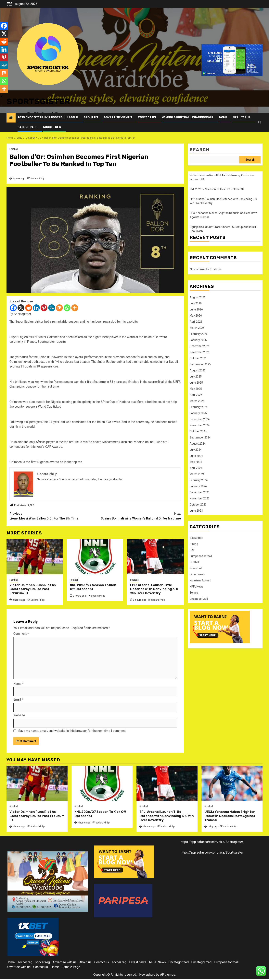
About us (91, 117)
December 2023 (200, 492)
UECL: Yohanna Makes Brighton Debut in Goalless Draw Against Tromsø (229, 816)
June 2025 (196, 382)
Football (13, 149)
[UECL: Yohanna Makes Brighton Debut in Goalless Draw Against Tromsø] (232, 783)
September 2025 (200, 364)
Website (19, 715)
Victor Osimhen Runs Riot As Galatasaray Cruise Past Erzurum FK (32, 589)
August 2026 (198, 297)
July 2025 (196, 376)
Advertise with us (118, 117)
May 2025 (196, 388)
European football (201, 556)
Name (18, 684)
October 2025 (198, 358)
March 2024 (197, 474)
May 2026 (196, 315)
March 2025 (197, 400)
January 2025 (198, 413)
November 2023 (200, 498)
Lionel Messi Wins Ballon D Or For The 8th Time (43, 516)
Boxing (194, 543)
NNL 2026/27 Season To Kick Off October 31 (93, 587)
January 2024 (198, 486)
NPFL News (196, 586)
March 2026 (197, 327)
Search (199, 149)
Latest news (197, 574)
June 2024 (196, 455)
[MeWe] (51, 307)
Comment (21, 633)
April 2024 (196, 468)
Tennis (194, 592)
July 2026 (196, 303)
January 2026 (198, 340)
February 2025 (199, 407)
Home (223, 117)
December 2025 (200, 346)
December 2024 (200, 419)
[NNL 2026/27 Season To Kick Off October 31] (95, 556)
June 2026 (196, 309)
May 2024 (196, 461)
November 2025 (200, 352)
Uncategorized (199, 598)
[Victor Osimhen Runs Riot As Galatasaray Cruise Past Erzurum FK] (34, 556)
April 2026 (196, 321)
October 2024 (198, 431)
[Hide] (1, 96)
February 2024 (199, 480)
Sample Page (27, 127)
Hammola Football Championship (187, 117)
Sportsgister (38, 101)
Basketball (196, 537)
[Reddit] (28, 307)
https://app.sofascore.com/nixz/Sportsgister (212, 842)
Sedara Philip (37, 178)
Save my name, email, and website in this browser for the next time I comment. (72, 731)
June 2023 (196, 510)
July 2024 (196, 449)
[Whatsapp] (67, 307)
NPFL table (241, 117)
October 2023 (198, 504)
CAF (192, 550)
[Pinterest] (44, 307)
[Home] (11, 118)
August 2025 (198, 370)
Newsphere (147, 974)
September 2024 (200, 437)
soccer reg (52, 127)
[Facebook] (13, 307)
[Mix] (59, 307)
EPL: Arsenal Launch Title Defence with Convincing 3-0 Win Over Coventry (154, 589)
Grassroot (196, 568)
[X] (21, 307)
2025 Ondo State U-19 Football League (48, 117)
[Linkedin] (36, 307)
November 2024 (200, 425)
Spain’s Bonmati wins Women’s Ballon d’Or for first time (141, 516)
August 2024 (198, 443)
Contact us (147, 117)
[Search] (259, 122)
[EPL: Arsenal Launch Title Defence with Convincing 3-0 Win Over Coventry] (155, 556)
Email (18, 699)
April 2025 (196, 394)
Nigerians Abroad (200, 580)
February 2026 (199, 333)
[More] (74, 307)
